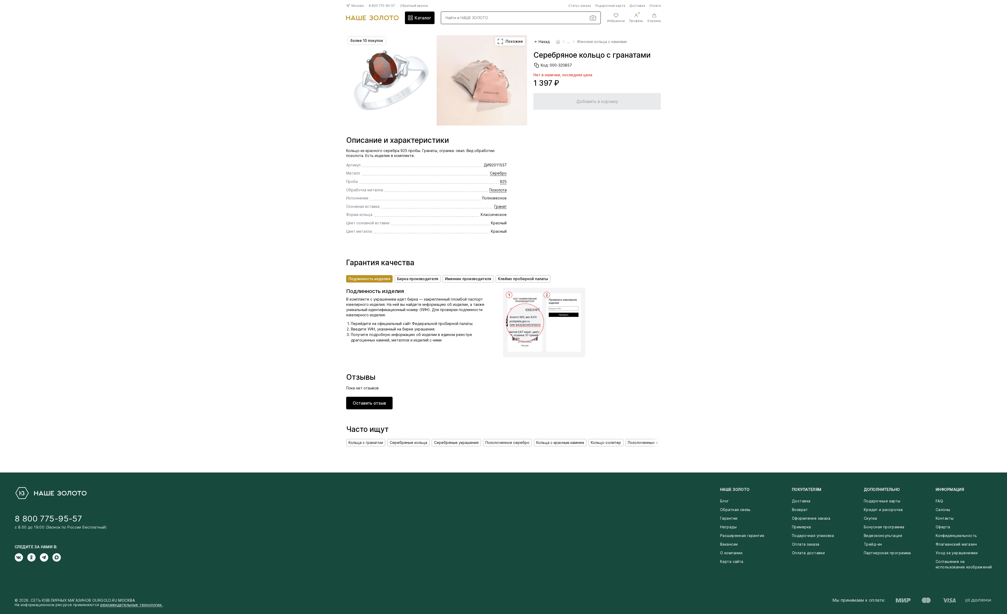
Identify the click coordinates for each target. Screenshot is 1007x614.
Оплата (655, 6)
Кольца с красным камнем (560, 442)
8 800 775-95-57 (382, 6)
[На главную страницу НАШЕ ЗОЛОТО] (51, 493)
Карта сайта (731, 561)
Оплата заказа (805, 544)
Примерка (801, 527)
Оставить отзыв (369, 403)
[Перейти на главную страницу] (372, 17)
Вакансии (729, 544)
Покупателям (807, 489)
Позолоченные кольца (648, 442)
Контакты (945, 518)
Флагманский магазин (956, 544)
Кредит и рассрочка (883, 509)
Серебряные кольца (408, 442)
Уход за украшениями (957, 553)
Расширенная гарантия (742, 535)
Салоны (943, 509)
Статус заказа (579, 6)
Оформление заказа (811, 518)
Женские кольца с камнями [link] (602, 42)
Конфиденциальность (956, 535)
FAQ (939, 501)
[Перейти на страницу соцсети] (21, 557)
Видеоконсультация (883, 535)
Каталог (423, 17)
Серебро (498, 173)
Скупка (870, 518)
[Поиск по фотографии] (593, 18)
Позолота (498, 190)
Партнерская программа (887, 553)
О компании (731, 553)
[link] (558, 42)
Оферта (943, 527)
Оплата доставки (808, 553)
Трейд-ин (873, 544)
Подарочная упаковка (813, 535)
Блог (724, 501)
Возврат (800, 509)
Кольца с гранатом (366, 442)
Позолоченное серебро (507, 442)
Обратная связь (735, 509)
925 (503, 181)
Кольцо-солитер (606, 442)
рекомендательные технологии (131, 604)
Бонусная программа (884, 527)
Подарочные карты (882, 501)
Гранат (500, 206)
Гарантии (728, 518)
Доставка (637, 6)
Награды (728, 527)
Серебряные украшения (456, 442)
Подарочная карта (610, 6)
